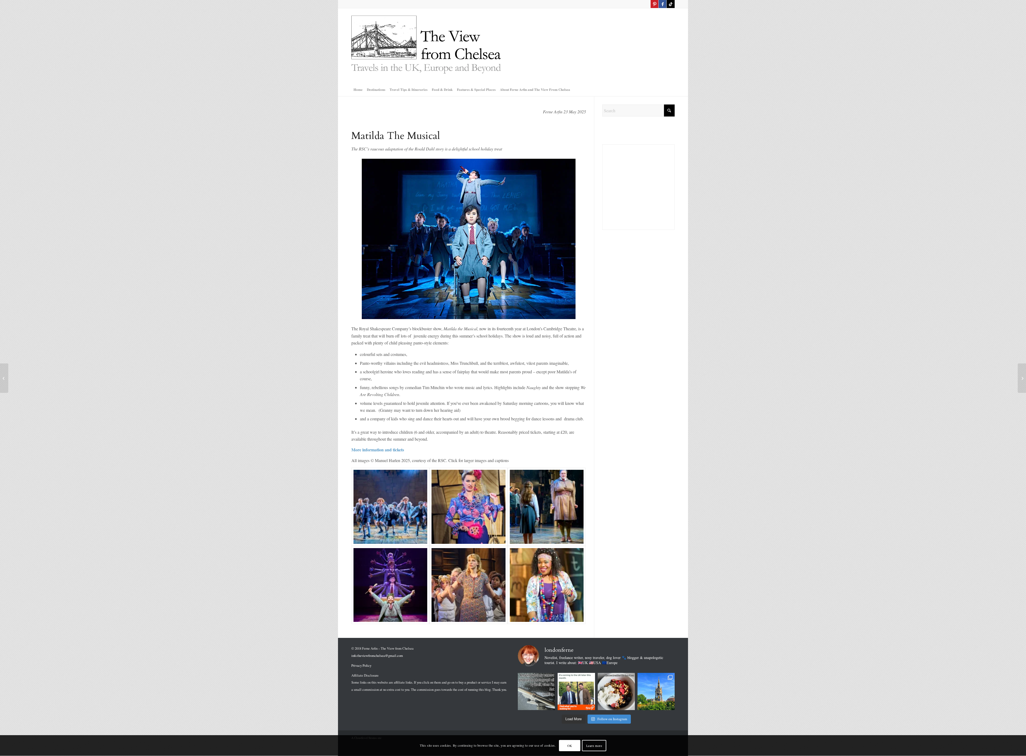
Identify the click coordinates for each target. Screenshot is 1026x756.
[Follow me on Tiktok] (671, 4)
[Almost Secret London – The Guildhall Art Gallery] (1022, 378)
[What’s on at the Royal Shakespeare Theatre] (4, 378)
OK (569, 745)
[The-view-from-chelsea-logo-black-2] (426, 45)
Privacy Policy (361, 665)
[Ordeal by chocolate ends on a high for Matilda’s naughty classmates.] (390, 585)
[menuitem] (358, 89)
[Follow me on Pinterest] (654, 4)
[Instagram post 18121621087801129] (536, 691)
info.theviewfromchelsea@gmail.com (377, 655)
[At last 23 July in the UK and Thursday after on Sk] (576, 691)
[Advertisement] (638, 328)
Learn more (594, 745)
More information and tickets (378, 450)
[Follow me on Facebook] (662, 4)
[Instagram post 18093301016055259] (616, 691)
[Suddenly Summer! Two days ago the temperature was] (656, 691)
